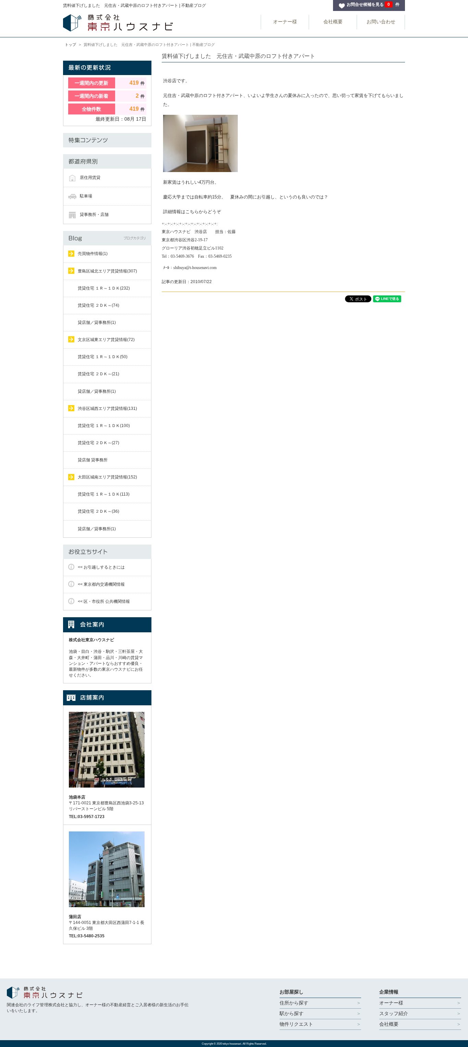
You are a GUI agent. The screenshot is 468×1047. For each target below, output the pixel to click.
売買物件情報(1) (93, 253)
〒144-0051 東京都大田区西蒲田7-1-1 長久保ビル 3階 (106, 922)
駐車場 (86, 196)
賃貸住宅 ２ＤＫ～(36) (98, 511)
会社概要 (333, 21)
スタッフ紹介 (393, 1013)
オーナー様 (285, 21)
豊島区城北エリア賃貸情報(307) (107, 271)
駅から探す (292, 1013)
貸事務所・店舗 (94, 214)
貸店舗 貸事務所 (93, 460)
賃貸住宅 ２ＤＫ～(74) (98, 305)
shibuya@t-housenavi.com (195, 267)
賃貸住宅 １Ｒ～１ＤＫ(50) (102, 356)
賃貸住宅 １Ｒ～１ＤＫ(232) (104, 288)
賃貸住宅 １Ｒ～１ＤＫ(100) (104, 425)
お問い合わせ (381, 21)
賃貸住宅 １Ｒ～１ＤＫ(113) (104, 494)
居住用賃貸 (90, 177)
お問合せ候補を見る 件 (373, 4)
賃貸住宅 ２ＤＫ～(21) (98, 374)
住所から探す (294, 1003)
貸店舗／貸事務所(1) (97, 322)
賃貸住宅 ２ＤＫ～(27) (98, 442)
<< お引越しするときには (101, 567)
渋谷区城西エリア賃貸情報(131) (107, 408)
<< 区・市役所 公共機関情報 (104, 601)
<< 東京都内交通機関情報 (101, 584)
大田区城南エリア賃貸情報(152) (107, 477)
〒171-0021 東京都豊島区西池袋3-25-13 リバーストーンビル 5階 (106, 803)
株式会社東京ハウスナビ (91, 639)
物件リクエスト (296, 1024)
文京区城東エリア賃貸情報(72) (106, 339)
